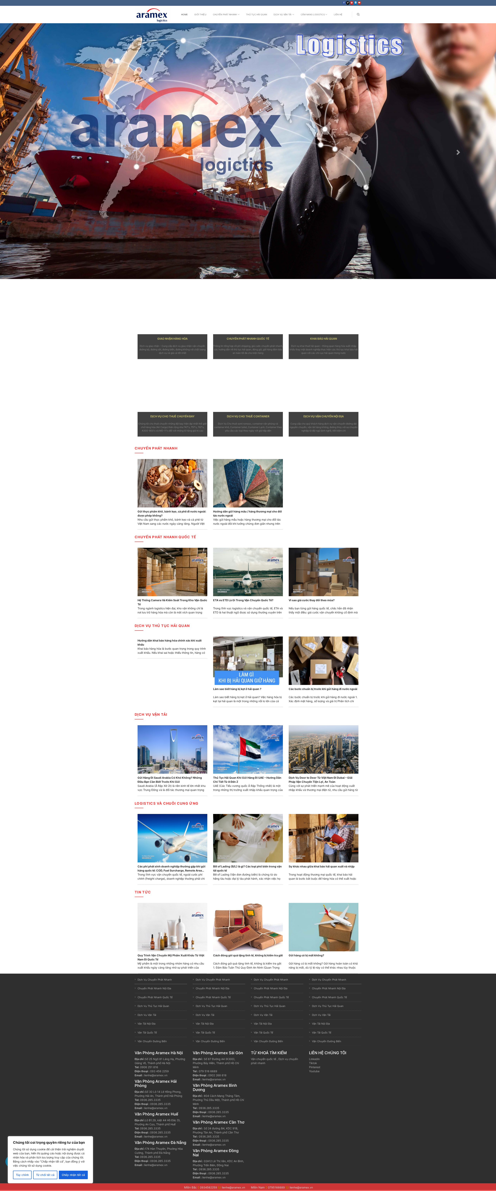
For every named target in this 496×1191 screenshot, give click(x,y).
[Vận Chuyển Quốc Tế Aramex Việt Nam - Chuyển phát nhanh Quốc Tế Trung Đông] (154, 14)
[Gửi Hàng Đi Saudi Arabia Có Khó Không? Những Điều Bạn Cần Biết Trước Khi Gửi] (172, 749)
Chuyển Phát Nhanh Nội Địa (154, 988)
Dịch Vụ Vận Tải (282, 14)
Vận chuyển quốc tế (263, 1059)
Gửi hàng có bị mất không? (306, 955)
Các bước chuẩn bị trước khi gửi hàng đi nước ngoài (323, 689)
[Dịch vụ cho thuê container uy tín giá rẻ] (248, 387)
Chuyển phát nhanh (156, 448)
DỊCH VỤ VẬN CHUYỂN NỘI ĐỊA (323, 416)
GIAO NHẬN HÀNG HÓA (172, 338)
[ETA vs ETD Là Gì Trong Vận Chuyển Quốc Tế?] (248, 571)
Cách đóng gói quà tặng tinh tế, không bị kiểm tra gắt (248, 955)
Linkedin (314, 1059)
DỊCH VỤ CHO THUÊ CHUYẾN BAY (172, 416)
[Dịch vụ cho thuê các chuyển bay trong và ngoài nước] (172, 387)
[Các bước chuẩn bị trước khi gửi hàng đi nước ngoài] (323, 660)
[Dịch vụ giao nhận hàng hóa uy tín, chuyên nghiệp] (172, 309)
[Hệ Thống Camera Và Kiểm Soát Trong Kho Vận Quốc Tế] (172, 571)
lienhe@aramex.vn (155, 1075)
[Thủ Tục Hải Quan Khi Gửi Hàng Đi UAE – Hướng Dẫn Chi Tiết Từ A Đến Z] (248, 749)
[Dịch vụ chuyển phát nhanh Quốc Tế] (248, 309)
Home (184, 14)
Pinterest (314, 1067)
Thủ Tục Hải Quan (256, 14)
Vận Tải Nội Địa (146, 1023)
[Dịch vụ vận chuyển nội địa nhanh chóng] (323, 387)
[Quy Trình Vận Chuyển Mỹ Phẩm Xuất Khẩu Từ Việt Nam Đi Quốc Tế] (172, 926)
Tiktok (313, 1063)
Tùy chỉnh (22, 1174)
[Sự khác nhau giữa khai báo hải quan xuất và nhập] (323, 838)
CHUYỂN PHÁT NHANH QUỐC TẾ (248, 338)
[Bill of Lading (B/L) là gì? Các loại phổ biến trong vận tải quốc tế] (248, 838)
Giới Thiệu (200, 14)
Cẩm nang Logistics (313, 14)
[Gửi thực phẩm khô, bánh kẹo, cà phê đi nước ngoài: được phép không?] (172, 483)
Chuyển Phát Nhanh (225, 14)
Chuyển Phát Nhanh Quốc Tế (155, 997)
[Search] (358, 14)
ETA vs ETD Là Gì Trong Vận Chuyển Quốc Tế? (243, 600)
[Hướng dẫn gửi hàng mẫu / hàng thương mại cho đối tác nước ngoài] (248, 483)
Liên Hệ (338, 14)
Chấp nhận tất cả (73, 1174)
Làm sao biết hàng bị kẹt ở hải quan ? (237, 689)
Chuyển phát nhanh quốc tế (165, 537)
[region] (50, 1159)
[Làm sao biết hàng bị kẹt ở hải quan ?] (248, 660)
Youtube (314, 1071)
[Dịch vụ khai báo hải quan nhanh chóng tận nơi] (323, 309)
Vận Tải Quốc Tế (147, 1032)
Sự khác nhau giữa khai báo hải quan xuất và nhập (322, 866)
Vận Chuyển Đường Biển (152, 1041)
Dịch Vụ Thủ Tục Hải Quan (162, 626)
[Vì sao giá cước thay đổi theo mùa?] (323, 571)
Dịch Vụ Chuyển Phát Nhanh (155, 979)
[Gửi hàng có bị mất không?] (323, 926)
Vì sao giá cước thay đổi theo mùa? (312, 600)
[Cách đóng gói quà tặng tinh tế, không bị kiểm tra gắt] (248, 926)
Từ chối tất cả (45, 1174)
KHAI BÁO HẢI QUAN (323, 338)
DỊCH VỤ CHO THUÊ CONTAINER (248, 416)
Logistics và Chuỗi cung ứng (166, 803)
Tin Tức (143, 892)
